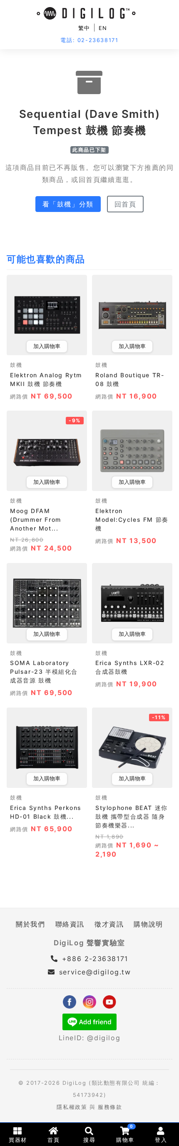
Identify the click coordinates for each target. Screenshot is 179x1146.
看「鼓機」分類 (68, 204)
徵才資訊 (109, 924)
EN (103, 28)
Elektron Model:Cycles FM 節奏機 (132, 519)
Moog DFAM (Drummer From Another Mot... (35, 519)
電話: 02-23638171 (89, 40)
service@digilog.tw (95, 972)
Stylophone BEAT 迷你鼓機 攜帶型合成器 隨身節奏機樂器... (131, 816)
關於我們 (30, 924)
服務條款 (110, 1107)
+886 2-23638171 (93, 958)
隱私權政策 (72, 1107)
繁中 (84, 28)
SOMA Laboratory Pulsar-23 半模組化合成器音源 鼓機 (44, 671)
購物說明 (148, 924)
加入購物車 (46, 346)
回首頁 (125, 204)
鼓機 (16, 365)
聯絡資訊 (70, 924)
